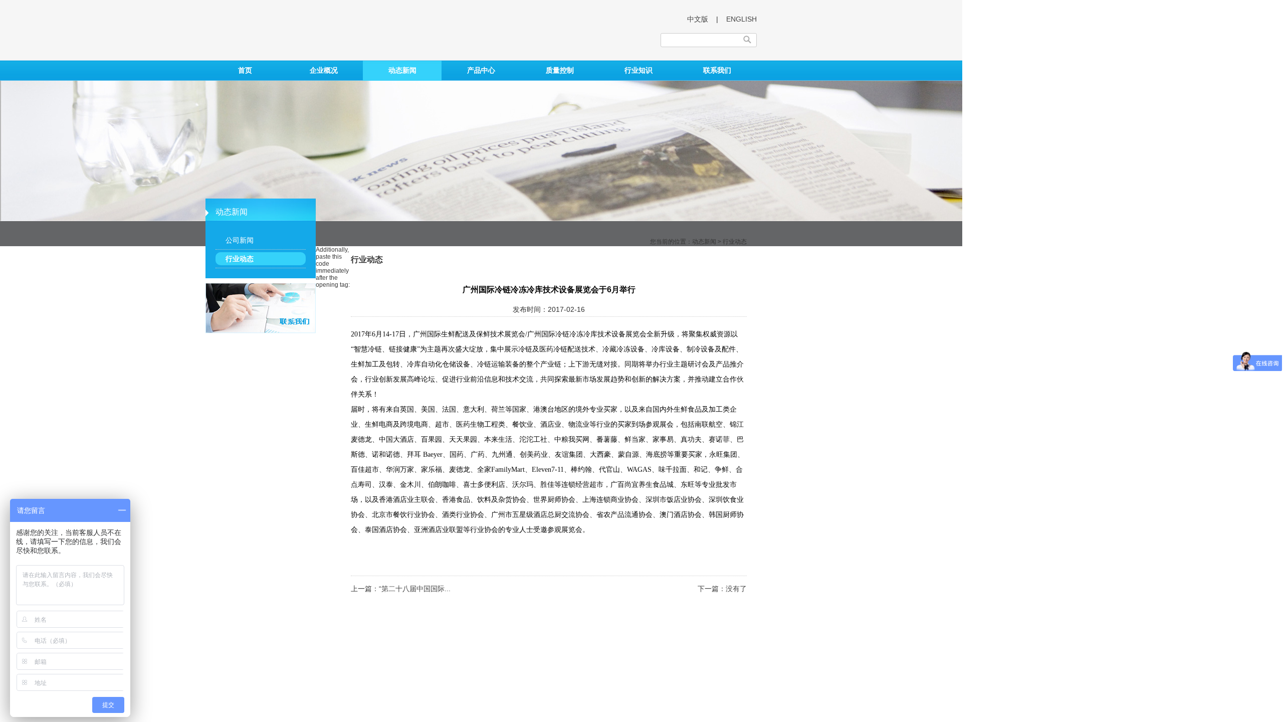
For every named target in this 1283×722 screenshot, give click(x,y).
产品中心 (481, 70)
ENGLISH (741, 19)
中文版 (697, 19)
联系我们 (717, 70)
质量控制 (560, 70)
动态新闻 (402, 70)
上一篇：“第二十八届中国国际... (401, 589)
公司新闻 (240, 240)
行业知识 (638, 70)
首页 (245, 70)
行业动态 (240, 259)
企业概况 (324, 70)
